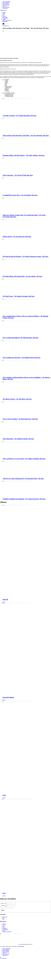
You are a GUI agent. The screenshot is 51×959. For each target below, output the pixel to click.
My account (4, 916)
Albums (4, 923)
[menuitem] (26, 12)
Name (2, 903)
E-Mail (2, 905)
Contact (4, 930)
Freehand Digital (20, 946)
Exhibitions (4, 928)
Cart (3, 919)
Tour (3, 926)
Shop (3, 917)
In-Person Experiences (6, 931)
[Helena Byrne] (3, 10)
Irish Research (5, 929)
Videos (3, 924)
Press (3, 927)
